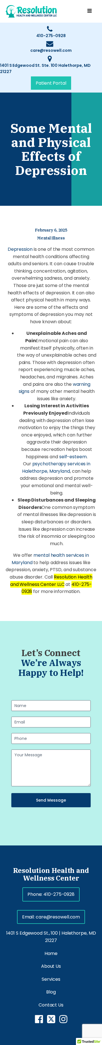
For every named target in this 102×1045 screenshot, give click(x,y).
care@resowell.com (51, 50)
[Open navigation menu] (89, 11)
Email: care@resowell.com (51, 917)
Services (51, 979)
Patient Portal (51, 83)
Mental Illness (51, 238)
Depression (20, 249)
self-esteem (73, 456)
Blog (51, 992)
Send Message (51, 800)
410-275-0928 (51, 35)
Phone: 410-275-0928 (51, 894)
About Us (51, 966)
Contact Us (51, 1005)
